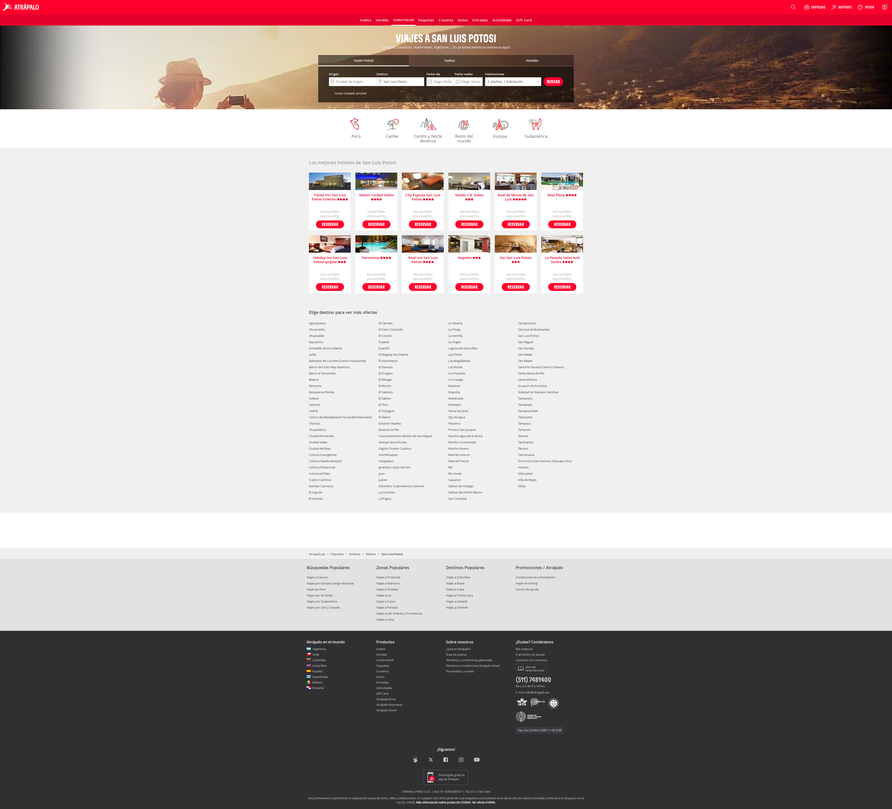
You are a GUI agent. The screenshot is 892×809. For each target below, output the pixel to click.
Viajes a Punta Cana (459, 595)
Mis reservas (524, 649)
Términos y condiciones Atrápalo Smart (473, 666)
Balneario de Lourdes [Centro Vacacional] (337, 361)
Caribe (392, 136)
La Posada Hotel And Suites (562, 260)
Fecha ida (433, 74)
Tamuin (523, 436)
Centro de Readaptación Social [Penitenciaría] (340, 417)
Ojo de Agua (456, 417)
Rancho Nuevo (458, 448)
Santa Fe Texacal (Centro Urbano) (541, 367)
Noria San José (458, 411)
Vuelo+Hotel (385, 660)
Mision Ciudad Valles (376, 195)
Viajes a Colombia (458, 577)
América (354, 554)
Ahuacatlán (317, 336)
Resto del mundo (464, 138)
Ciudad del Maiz (320, 448)
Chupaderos (317, 430)
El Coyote (385, 336)
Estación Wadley (390, 423)
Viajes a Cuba (455, 589)
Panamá (318, 688)
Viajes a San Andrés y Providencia (399, 613)
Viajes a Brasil (455, 583)
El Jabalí (384, 342)
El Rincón (385, 386)
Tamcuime (525, 417)
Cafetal (313, 398)
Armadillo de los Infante (325, 348)
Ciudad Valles (318, 442)
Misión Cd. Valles (469, 195)
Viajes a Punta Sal (388, 577)
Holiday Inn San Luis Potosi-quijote (330, 260)
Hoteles (381, 654)
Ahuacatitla (317, 329)
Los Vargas (455, 379)
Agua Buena (317, 323)
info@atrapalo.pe (537, 692)
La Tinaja (454, 329)
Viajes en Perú (316, 589)
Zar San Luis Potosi (515, 258)
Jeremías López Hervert (395, 467)
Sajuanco (454, 480)
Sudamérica (536, 136)
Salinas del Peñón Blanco (465, 492)
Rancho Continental (462, 442)
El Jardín (384, 348)
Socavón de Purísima (532, 386)
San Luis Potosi (528, 336)
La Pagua (385, 498)
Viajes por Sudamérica (322, 601)
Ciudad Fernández (321, 436)
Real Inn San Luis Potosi (422, 260)
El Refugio (385, 379)
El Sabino (385, 398)
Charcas (314, 423)
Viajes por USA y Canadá (323, 607)
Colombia (319, 660)
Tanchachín (526, 442)
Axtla (312, 354)
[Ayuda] (865, 7)
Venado (523, 467)
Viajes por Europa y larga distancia (330, 583)
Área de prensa (456, 654)
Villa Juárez (525, 473)
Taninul (523, 448)
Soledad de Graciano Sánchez (538, 392)
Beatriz (313, 379)
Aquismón (316, 342)
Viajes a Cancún (317, 577)
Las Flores (455, 354)
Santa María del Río (531, 373)
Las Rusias (455, 367)
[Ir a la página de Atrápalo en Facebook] (446, 760)
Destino (382, 74)
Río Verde (455, 473)
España (317, 671)
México (371, 554)
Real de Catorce (459, 455)
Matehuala (455, 398)
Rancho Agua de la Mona (465, 436)
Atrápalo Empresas (389, 705)
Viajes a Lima (385, 619)
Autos (380, 677)
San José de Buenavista (534, 329)
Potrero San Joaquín (462, 430)
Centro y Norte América (428, 138)
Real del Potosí (458, 461)
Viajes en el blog (527, 583)
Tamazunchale (528, 411)
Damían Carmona (321, 486)
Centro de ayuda (527, 589)
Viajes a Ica (383, 595)
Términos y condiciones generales (469, 660)
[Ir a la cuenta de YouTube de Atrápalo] (476, 760)
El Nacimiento (388, 361)
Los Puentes (456, 373)
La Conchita (387, 492)
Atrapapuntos (386, 699)
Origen (334, 74)
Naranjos (454, 405)
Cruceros (382, 671)
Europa (500, 136)
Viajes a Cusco (386, 601)
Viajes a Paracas (387, 607)
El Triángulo (386, 411)
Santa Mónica (527, 379)
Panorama (371, 258)
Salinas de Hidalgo (460, 486)
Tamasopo (525, 398)
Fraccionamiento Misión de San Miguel (405, 436)
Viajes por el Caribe (320, 595)
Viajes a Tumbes (387, 589)
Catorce (314, 405)
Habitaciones (494, 74)
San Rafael (525, 354)
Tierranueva (526, 455)
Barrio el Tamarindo (322, 373)
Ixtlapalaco (386, 461)
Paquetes (337, 554)
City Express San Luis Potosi (422, 197)
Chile (315, 654)
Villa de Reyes (527, 480)
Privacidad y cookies (460, 671)
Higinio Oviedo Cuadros (395, 448)
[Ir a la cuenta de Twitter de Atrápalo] (430, 760)
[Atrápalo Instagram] (461, 760)
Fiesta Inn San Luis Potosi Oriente (329, 197)
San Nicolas (526, 348)
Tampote (524, 430)
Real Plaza (557, 195)
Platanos (454, 423)
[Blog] (415, 759)
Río (450, 467)
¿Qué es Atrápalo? (458, 649)
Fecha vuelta (464, 74)
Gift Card (382, 693)
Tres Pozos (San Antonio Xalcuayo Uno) (545, 461)
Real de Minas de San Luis (516, 197)
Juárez (383, 480)
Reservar (330, 224)
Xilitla (521, 486)
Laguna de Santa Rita (462, 348)
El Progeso (386, 373)
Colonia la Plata (319, 473)
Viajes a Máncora (388, 583)
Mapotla (454, 392)
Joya (381, 473)
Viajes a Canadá (456, 601)
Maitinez (454, 386)
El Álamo (384, 417)
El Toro (383, 405)
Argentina (319, 649)
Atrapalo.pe (317, 554)
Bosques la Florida (321, 392)
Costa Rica (319, 666)
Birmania (315, 386)
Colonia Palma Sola (322, 467)
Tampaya (524, 423)
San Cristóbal (457, 498)
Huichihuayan (388, 455)
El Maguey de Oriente (393, 354)
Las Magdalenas (459, 361)
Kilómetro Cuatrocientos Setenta (401, 486)
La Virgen (454, 342)
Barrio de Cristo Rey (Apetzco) (329, 367)
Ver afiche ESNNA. (484, 802)
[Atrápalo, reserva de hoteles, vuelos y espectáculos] (21, 7)
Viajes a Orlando (457, 607)
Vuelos (381, 649)
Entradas (382, 682)
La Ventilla (455, 336)
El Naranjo (386, 367)
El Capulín (315, 492)
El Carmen (316, 498)
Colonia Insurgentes (323, 455)
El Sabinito (386, 392)
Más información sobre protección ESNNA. (443, 802)
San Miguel (525, 342)
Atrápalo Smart (386, 710)
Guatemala (320, 677)
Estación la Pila (389, 430)
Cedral (313, 411)
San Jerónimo (527, 323)
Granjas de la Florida (393, 442)
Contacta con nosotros (531, 660)
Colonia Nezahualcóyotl (325, 461)
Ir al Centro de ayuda (530, 655)
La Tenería (455, 323)
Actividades (384, 688)
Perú (355, 136)
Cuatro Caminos (320, 480)
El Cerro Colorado (391, 329)
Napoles (465, 258)
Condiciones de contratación (535, 577)
